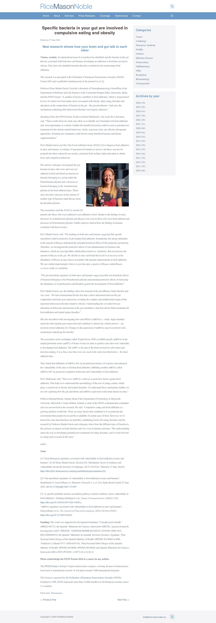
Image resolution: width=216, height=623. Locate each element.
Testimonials (121, 15)
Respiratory (141, 74)
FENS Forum (51, 566)
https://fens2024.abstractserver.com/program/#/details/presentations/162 (73, 471)
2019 (138, 132)
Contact (137, 15)
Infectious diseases (144, 57)
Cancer (139, 36)
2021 (138, 123)
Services (69, 15)
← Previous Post (48, 599)
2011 (138, 166)
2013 (138, 157)
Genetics (140, 53)
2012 (138, 162)
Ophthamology (143, 66)
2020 (138, 128)
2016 (138, 145)
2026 (138, 102)
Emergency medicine (145, 45)
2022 (138, 119)
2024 (138, 111)
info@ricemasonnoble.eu (154, 617)
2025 (138, 106)
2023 (138, 115)
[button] (172, 15)
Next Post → (123, 599)
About (57, 15)
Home (46, 15)
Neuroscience (56, 593)
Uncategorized (142, 83)
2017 (138, 140)
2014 (138, 153)
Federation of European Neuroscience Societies (91, 577)
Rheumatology (143, 79)
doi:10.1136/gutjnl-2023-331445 (61, 486)
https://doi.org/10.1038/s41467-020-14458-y (61, 502)
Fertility (139, 49)
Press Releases (86, 15)
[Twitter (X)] (172, 6)
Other (138, 70)
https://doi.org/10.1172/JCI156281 (56, 514)
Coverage (105, 15)
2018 (138, 136)
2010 (138, 170)
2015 (138, 149)
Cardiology (141, 40)
